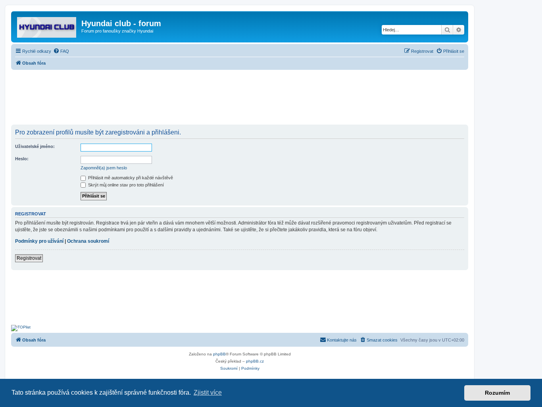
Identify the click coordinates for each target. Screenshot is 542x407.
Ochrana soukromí (88, 241)
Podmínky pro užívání (39, 241)
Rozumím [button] (497, 393)
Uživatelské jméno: (35, 146)
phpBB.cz (255, 361)
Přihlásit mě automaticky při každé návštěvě (130, 177)
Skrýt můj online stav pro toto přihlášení (125, 184)
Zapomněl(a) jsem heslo (104, 167)
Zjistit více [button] (208, 392)
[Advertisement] (239, 98)
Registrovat (29, 258)
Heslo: (22, 158)
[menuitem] (61, 51)
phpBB (219, 354)
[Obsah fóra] (47, 25)
